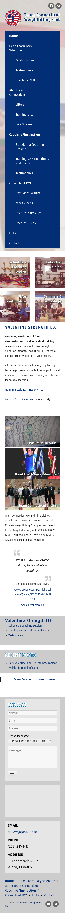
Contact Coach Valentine (19, 399)
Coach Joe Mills (26, 80)
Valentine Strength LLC (31, 327)
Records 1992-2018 (28, 223)
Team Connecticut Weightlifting (35, 679)
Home (13, 36)
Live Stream (24, 124)
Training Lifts (24, 114)
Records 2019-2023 (28, 213)
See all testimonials (32, 605)
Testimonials (24, 70)
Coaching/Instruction (24, 134)
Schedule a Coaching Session (30, 147)
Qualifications (25, 60)
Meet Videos (24, 203)
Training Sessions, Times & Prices (24, 389)
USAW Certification (16, 299)
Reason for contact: (19, 736)
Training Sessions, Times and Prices (32, 161)
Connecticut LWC (20, 183)
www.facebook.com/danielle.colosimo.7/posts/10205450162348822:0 (32, 594)
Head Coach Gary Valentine (20, 48)
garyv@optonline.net (23, 832)
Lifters (20, 104)
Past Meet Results (28, 193)
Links (12, 233)
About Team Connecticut (17, 92)
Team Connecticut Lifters (38, 506)
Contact (14, 243)
